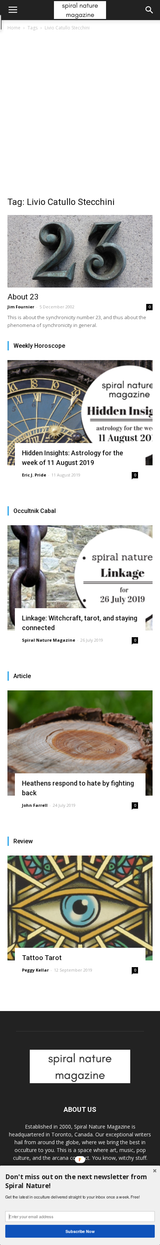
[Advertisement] (80, 116)
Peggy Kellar (35, 970)
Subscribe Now (80, 1231)
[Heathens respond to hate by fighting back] (80, 743)
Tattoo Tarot (42, 958)
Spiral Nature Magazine (48, 640)
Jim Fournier (20, 306)
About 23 (23, 296)
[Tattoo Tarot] (80, 908)
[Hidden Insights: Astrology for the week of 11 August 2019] (80, 412)
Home (13, 28)
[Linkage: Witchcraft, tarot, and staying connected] (80, 577)
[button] (149, 10)
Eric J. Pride (34, 475)
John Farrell (35, 805)
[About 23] (80, 251)
